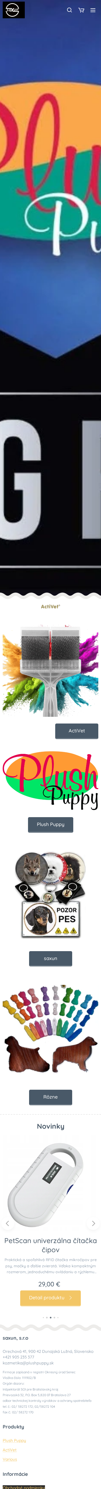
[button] (69, 10)
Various (10, 1459)
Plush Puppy (14, 1440)
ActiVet (10, 1449)
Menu (93, 10)
